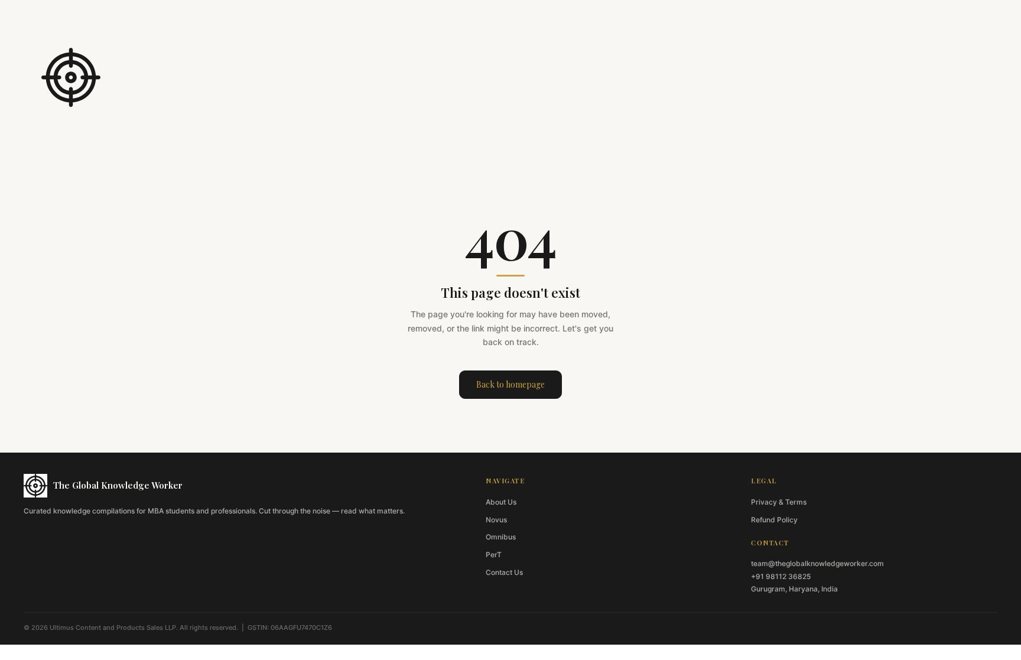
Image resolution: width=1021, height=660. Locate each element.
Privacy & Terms (779, 502)
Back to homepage (510, 384)
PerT (494, 554)
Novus (496, 519)
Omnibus (501, 536)
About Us (501, 502)
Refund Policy (774, 519)
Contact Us (504, 572)
